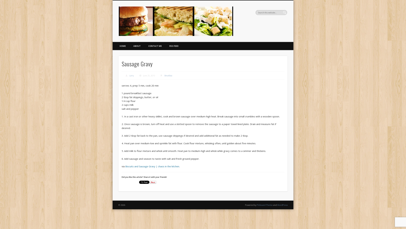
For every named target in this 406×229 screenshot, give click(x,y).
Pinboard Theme (265, 205)
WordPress (282, 205)
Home (123, 46)
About (137, 46)
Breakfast (168, 75)
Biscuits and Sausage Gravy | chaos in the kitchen (152, 166)
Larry (131, 75)
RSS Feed (173, 46)
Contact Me (155, 46)
